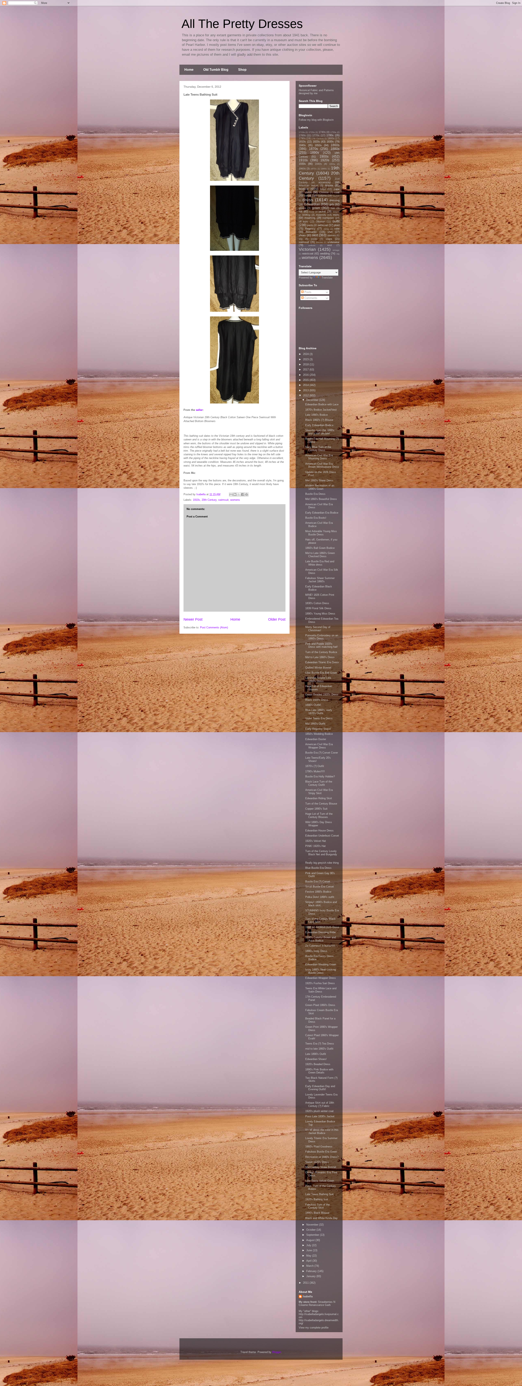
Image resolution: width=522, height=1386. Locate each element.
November (312, 1224)
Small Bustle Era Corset (319, 886)
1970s (313, 169)
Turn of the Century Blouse (321, 803)
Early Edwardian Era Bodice (321, 512)
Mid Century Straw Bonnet (320, 1167)
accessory (325, 182)
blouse (329, 185)
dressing (335, 200)
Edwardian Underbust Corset (322, 835)
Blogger (276, 1352)
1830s (330, 141)
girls (331, 204)
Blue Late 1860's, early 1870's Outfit (318, 711)
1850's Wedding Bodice (319, 733)
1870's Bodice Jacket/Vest (321, 409)
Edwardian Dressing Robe (320, 932)
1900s (324, 156)
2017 (306, 369)
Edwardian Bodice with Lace (321, 404)
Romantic (311, 231)
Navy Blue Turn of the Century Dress (318, 448)
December (312, 399)
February (311, 1271)
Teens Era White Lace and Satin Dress (320, 990)
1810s (302, 141)
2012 (306, 395)
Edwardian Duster (315, 739)
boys (323, 189)
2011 (306, 1282)
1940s (318, 163)
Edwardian (312, 204)
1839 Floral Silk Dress (318, 608)
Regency (310, 228)
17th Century (317, 138)
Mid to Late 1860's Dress (320, 657)
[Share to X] (239, 494)
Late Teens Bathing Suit (319, 1194)
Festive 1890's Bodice (318, 891)
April (309, 1260)
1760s (302, 135)
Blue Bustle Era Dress (318, 867)
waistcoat (307, 253)
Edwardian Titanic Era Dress (322, 662)
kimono (336, 212)
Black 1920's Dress (316, 699)
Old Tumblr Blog (215, 69)
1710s (302, 132)
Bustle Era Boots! (315, 517)
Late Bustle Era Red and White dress (319, 563)
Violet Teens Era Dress (319, 718)
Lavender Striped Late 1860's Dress (318, 679)
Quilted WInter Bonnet (318, 667)
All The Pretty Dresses (242, 24)
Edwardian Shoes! (316, 1059)
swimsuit (223, 499)
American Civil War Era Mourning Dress (319, 457)
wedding (325, 253)
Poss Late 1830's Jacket (319, 1116)
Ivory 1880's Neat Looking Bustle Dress (320, 971)
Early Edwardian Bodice (319, 425)
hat (300, 211)
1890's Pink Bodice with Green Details (319, 1071)
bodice (304, 189)
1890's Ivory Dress (316, 951)
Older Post (276, 619)
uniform (311, 245)
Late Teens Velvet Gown (319, 1180)
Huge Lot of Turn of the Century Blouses (319, 815)
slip (301, 239)
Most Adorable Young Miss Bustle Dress (321, 533)
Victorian (307, 249)
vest (329, 245)
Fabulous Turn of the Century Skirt (317, 1206)
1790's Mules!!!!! (315, 771)
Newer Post (193, 619)
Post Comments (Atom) (214, 627)
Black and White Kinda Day (321, 1218)
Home (189, 69)
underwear (333, 242)
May (309, 1255)
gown (316, 208)
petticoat (323, 225)
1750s (333, 132)
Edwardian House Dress (319, 830)
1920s (324, 160)
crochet (336, 196)
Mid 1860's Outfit (315, 723)
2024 (306, 354)
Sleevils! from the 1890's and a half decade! (319, 432)
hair (333, 208)
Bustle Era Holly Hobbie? (320, 776)
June (309, 1250)
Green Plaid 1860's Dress (320, 1005)
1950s (332, 164)
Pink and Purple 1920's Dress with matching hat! (321, 645)
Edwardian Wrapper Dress (320, 977)
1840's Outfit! (313, 704)
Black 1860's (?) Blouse (319, 419)
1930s (302, 163)
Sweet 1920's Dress (317, 1162)
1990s (324, 169)
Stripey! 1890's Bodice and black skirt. (321, 904)
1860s (335, 145)
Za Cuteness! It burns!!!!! (320, 945)
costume (322, 195)
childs (308, 192)
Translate (327, 277)
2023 (306, 359)
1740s (322, 132)
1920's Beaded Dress (317, 1064)
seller (199, 409)
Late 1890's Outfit (315, 1054)
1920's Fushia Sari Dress (320, 983)
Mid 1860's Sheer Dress (319, 480)
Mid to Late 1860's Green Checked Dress (320, 555)
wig (338, 254)
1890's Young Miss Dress (320, 613)
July (309, 1245)
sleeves (331, 235)
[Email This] (231, 494)
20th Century (209, 499)
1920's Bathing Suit (316, 1199)
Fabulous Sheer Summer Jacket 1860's (320, 580)
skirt (315, 235)
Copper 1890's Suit (316, 808)
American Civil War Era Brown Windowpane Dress (322, 465)
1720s (312, 132)
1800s (330, 138)
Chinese (324, 192)
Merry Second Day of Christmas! (317, 629)
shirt (330, 231)
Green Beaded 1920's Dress (321, 694)
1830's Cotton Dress (317, 603)
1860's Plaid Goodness (318, 1146)
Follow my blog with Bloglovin (316, 119)
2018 (306, 364)
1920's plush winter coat (319, 1111)
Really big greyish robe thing (322, 862)
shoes (302, 235)
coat (337, 192)
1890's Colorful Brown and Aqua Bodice (320, 939)
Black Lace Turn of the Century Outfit (318, 783)
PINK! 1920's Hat (315, 846)
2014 (306, 385)
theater (319, 242)
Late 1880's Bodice (316, 414)
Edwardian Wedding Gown (320, 964)
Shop (242, 69)
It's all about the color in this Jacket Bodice (321, 1131)
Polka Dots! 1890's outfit (319, 897)
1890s (314, 152)
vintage (336, 250)
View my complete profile (313, 1327)
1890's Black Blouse (317, 1212)
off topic (303, 221)
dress (307, 199)
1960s (302, 168)
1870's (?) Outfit (314, 766)
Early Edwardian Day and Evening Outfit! (320, 1088)
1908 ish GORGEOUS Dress (322, 927)
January (311, 1276)
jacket (322, 211)
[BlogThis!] (235, 494)
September (313, 1234)
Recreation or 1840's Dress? (321, 1156)
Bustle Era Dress (315, 493)
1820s (316, 141)
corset (307, 195)
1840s (302, 145)
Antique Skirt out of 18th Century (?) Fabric (319, 1104)
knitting (306, 214)
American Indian (308, 185)
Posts (307, 292)
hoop (311, 212)
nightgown (328, 218)
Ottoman (320, 221)
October (311, 1229)
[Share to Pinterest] (246, 494)
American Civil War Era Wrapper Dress (319, 746)
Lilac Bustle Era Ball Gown (321, 672)
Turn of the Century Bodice (321, 652)
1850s (318, 145)
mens (336, 214)
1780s (330, 135)
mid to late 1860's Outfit (319, 1048)
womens (235, 499)
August (310, 1240)
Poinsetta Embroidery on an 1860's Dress (321, 637)
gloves (302, 208)
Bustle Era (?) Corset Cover (321, 752)
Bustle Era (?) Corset (317, 881)
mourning (309, 217)
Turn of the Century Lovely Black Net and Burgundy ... (321, 854)
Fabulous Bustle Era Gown (321, 1151)
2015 (306, 379)
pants (310, 225)
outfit (336, 221)
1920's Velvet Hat (315, 840)
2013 (306, 390)
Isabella (308, 1296)
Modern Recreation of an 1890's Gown (319, 487)
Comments (310, 298)
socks (314, 239)
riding (326, 229)
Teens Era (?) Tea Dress (319, 1043)
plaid (337, 225)
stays (329, 238)
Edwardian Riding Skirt (318, 798)
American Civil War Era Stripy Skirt (319, 791)
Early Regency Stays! (318, 728)
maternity (321, 214)
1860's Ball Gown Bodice (320, 547)
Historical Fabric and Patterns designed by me (316, 92)
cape (337, 189)
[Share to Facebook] (243, 494)
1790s (302, 138)
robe (337, 228)
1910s (196, 499)
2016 (306, 374)
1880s (335, 148)
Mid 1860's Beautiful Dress (321, 499)
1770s (315, 135)
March (310, 1265)
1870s (313, 148)
